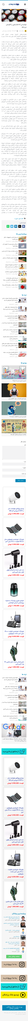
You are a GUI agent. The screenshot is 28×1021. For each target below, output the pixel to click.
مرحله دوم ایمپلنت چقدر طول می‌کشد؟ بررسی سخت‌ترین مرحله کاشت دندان (10, 309)
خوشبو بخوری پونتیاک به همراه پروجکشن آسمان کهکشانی (15, 602)
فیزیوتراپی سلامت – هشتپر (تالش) (12, 930)
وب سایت (24, 474)
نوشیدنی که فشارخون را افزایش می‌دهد (16, 25)
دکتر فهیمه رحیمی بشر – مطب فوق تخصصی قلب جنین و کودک (12, 943)
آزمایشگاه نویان (16, 936)
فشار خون (21, 218)
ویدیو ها (24, 363)
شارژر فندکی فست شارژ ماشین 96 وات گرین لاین (14, 663)
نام (25, 462)
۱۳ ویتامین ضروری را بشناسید (11, 272)
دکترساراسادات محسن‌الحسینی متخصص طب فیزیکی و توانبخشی (11, 924)
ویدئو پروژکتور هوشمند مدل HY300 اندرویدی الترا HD (16, 510)
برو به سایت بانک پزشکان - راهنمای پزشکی (14, 1008)
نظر (25, 445)
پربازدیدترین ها (21, 234)
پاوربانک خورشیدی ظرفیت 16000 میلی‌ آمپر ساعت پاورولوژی (14, 632)
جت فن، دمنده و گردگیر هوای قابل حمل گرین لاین (15, 571)
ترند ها (24, 295)
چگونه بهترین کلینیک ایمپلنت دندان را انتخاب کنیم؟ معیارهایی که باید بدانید (10, 300)
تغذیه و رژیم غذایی (6, 31)
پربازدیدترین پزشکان (19, 913)
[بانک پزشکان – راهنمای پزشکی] (14, 4)
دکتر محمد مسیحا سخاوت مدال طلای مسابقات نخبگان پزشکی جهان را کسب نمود (10, 345)
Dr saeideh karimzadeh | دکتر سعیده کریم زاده (11, 949)
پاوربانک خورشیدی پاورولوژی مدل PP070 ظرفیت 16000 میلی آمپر (14, 540)
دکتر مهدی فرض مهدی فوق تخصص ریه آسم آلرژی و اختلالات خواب (11, 917)
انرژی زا (16, 218)
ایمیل (24, 468)
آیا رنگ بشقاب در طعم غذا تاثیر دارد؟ (10, 285)
